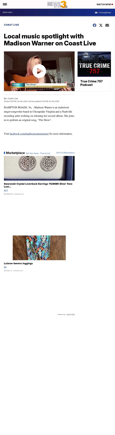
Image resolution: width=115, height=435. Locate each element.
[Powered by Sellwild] (70, 314)
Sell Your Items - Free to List (38, 153)
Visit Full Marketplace (65, 153)
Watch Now (104, 4)
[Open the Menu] (4, 4)
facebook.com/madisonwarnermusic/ (29, 133)
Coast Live (11, 24)
